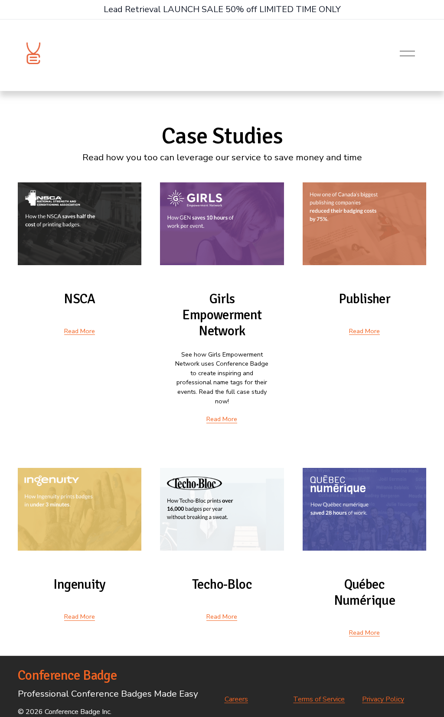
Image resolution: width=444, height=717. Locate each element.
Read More (79, 331)
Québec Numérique (364, 592)
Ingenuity (79, 584)
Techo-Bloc (222, 584)
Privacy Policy (383, 699)
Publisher (364, 299)
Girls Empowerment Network (221, 315)
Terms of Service (319, 699)
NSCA (79, 299)
